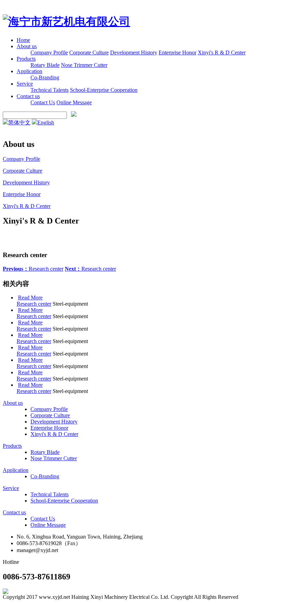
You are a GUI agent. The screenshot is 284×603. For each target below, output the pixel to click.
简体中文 (19, 122)
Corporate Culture (89, 52)
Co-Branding (44, 77)
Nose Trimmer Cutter (84, 65)
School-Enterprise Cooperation (103, 90)
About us (27, 46)
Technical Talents (49, 90)
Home (23, 40)
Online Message (74, 102)
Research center (33, 269)
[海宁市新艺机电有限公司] (66, 21)
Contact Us (42, 102)
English (45, 122)
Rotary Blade (45, 65)
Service (25, 84)
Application (29, 71)
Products (26, 59)
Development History (133, 52)
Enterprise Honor (177, 52)
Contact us (28, 96)
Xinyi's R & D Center (222, 52)
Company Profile (49, 52)
